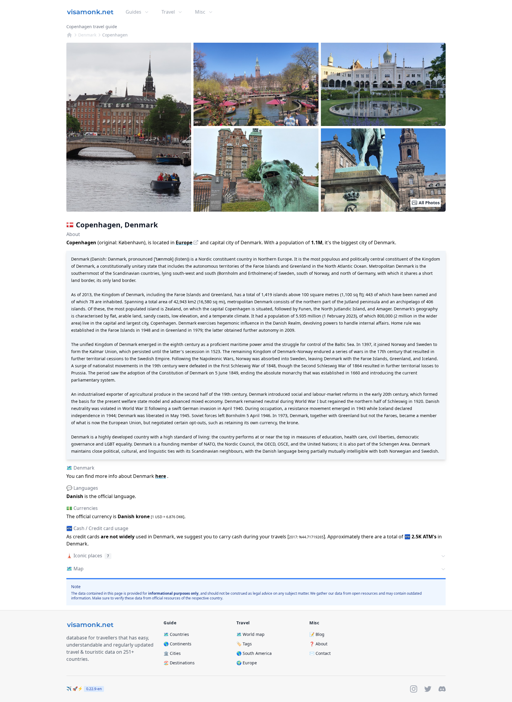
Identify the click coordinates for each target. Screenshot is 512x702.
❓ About (318, 644)
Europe (184, 242)
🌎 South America (254, 653)
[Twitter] (427, 689)
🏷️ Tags (244, 644)
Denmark (87, 35)
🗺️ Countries (176, 634)
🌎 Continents (177, 644)
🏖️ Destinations (179, 663)
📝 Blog (316, 634)
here (160, 476)
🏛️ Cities (172, 653)
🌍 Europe (246, 663)
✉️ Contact (320, 653)
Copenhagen (115, 35)
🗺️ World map (250, 634)
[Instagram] (413, 689)
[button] (256, 556)
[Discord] (442, 689)
